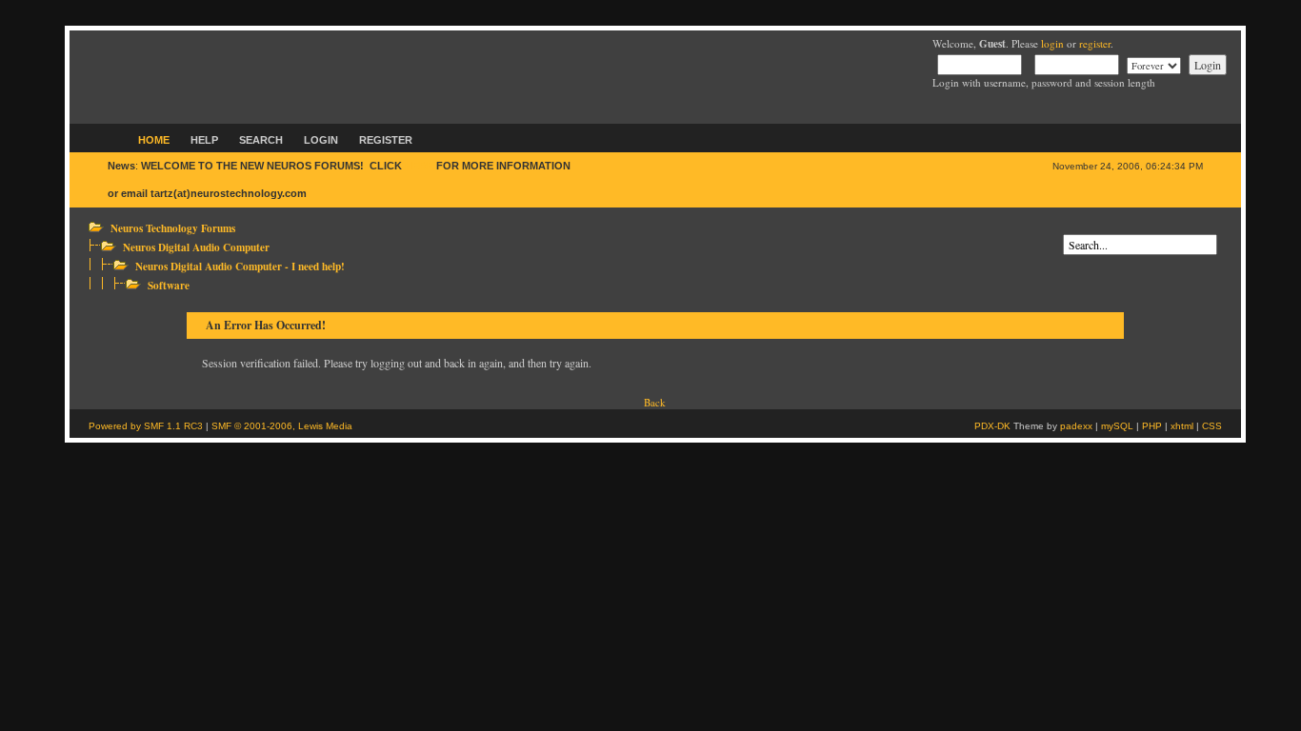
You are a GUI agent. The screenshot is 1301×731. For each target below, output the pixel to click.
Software (169, 285)
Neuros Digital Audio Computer (196, 247)
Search (261, 140)
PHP (1152, 426)
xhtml (1182, 426)
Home (154, 140)
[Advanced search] (1067, 227)
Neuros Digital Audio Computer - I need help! (240, 266)
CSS (1212, 426)
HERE (419, 165)
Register (385, 140)
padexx (1076, 426)
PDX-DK (992, 426)
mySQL (1117, 426)
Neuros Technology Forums (172, 228)
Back (655, 402)
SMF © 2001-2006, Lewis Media (281, 426)
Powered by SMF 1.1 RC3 (146, 426)
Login (321, 140)
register (1095, 43)
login (1052, 43)
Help (204, 140)
